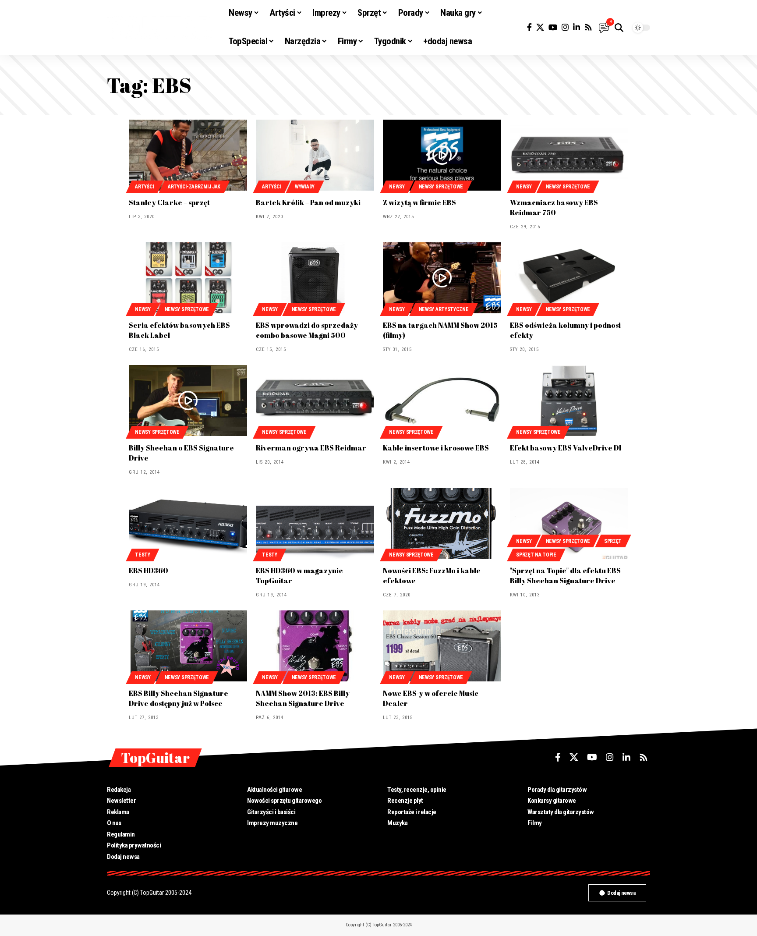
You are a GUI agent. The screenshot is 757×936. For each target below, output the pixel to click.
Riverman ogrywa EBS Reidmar (311, 448)
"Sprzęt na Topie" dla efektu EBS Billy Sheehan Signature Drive (565, 575)
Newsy (397, 187)
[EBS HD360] (188, 523)
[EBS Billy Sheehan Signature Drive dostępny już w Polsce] (188, 645)
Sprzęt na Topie (536, 555)
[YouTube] (552, 27)
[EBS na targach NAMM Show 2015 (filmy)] (442, 277)
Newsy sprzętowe (441, 187)
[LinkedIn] (576, 27)
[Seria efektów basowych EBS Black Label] (188, 277)
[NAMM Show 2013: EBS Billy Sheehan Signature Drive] (315, 645)
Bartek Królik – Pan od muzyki (308, 202)
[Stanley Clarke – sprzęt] (188, 155)
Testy (142, 555)
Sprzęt (613, 541)
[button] (619, 27)
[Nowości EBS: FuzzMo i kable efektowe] (442, 523)
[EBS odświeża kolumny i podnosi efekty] (569, 277)
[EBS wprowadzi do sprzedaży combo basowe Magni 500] (315, 277)
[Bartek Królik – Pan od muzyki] (315, 155)
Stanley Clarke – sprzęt (169, 202)
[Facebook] (529, 27)
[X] (540, 27)
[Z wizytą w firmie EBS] (442, 155)
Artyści (144, 187)
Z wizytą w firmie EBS (419, 202)
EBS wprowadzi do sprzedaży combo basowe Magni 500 (307, 330)
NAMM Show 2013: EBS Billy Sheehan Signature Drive (303, 698)
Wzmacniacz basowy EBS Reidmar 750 (554, 207)
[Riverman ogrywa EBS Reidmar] (315, 400)
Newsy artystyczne (444, 309)
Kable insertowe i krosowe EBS (436, 448)
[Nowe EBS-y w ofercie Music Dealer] (442, 645)
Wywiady (305, 187)
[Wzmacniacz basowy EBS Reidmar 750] (569, 155)
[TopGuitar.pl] (161, 27)
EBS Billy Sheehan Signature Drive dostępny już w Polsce (178, 698)
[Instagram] (565, 27)
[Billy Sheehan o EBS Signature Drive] (188, 400)
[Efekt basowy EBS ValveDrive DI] (569, 400)
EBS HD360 (148, 570)
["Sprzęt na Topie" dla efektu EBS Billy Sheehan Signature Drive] (569, 523)
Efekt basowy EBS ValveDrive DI (565, 448)
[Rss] (588, 27)
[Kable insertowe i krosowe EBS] (442, 400)
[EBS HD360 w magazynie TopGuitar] (315, 523)
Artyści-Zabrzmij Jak (194, 187)
